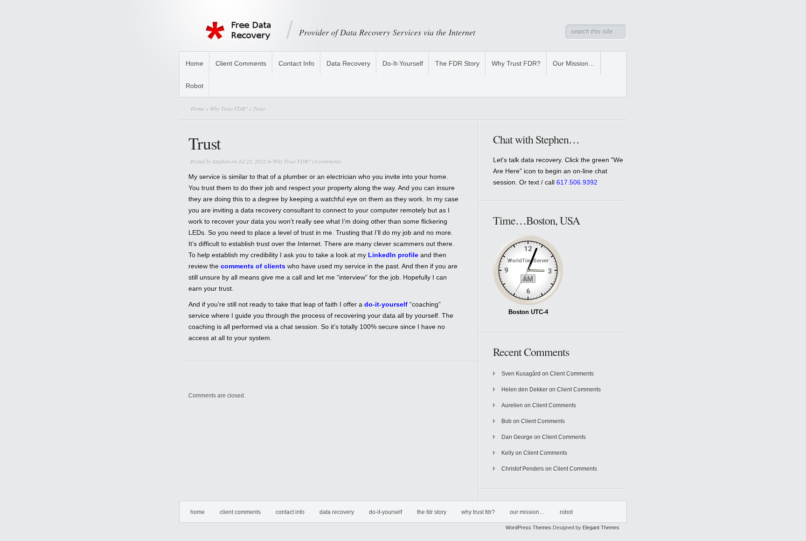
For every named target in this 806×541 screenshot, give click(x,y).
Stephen (221, 161)
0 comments (328, 161)
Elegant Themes (601, 527)
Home (194, 63)
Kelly (507, 453)
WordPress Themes (528, 527)
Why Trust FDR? (516, 63)
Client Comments (240, 63)
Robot (194, 85)
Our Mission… (574, 63)
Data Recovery (348, 63)
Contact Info (296, 63)
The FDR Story (457, 63)
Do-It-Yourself (402, 63)
